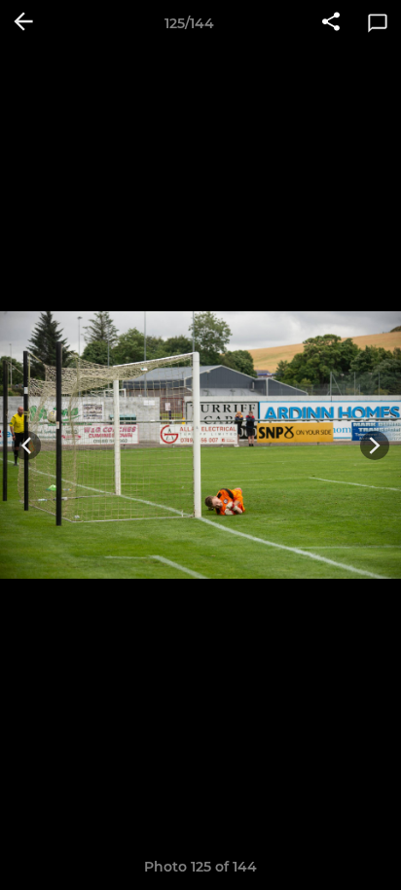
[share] (331, 23)
